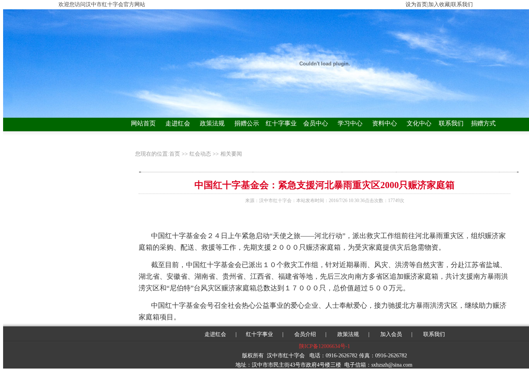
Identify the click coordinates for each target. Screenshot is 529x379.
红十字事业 (281, 123)
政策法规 (212, 123)
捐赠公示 (246, 123)
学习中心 (350, 123)
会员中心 (315, 123)
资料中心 (384, 123)
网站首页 (143, 123)
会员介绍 (304, 334)
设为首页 (416, 4)
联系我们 (451, 123)
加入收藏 (439, 4)
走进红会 (177, 123)
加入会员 (391, 334)
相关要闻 (231, 154)
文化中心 (419, 123)
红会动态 (200, 154)
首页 (175, 154)
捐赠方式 (483, 123)
